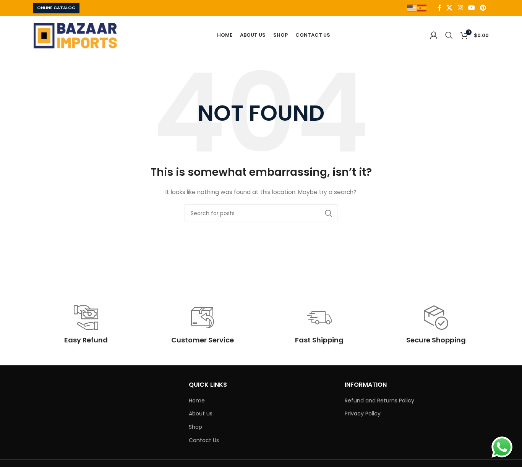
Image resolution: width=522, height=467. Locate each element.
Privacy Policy (363, 413)
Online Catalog (56, 8)
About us (200, 413)
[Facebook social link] (439, 8)
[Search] (449, 35)
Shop (195, 427)
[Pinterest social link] (483, 8)
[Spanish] (422, 7)
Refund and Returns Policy (379, 400)
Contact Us (204, 440)
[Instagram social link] (460, 8)
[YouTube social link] (471, 8)
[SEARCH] (328, 213)
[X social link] (449, 8)
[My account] (433, 35)
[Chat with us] (502, 447)
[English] (412, 7)
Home (197, 400)
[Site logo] (75, 35)
